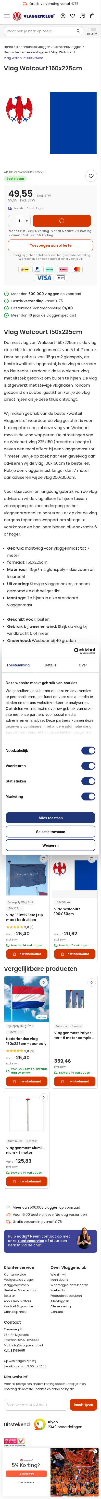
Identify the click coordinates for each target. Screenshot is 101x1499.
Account (63, 16)
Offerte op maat (15, 1312)
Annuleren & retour (17, 1301)
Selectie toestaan (50, 831)
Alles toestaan (50, 818)
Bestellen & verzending (21, 1290)
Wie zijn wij (58, 1274)
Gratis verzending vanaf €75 (53, 3)
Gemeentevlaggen (67, 47)
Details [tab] (51, 665)
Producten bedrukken (66, 1296)
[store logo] (34, 16)
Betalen (9, 1296)
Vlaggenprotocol (16, 1285)
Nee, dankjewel (26, 1482)
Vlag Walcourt (62, 52)
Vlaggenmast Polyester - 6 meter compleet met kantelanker (74, 1035)
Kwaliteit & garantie (18, 1306)
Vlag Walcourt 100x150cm (67, 911)
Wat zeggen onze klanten (69, 1285)
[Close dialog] (95, 1451)
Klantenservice (15, 1274)
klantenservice (30, 1240)
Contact (56, 1312)
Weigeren (50, 845)
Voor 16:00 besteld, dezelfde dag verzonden (50, 1214)
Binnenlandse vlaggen (33, 47)
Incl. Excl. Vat (92, 29)
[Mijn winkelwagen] (92, 16)
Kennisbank (59, 1280)
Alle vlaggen (59, 1301)
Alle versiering (60, 1306)
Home (8, 47)
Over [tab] (83, 665)
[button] (43, 859)
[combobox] (43, 31)
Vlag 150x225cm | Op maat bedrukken (24, 917)
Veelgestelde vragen (19, 1280)
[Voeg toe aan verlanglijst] (91, 176)
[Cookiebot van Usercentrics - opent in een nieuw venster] (73, 651)
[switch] (88, 766)
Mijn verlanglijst (72, 16)
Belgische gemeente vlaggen (26, 52)
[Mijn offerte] (82, 16)
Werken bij (57, 1290)
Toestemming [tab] (18, 665)
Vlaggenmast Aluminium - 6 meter (25, 1150)
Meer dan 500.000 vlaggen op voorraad (46, 1207)
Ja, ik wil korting (26, 1473)
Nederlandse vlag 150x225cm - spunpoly (26, 1041)
